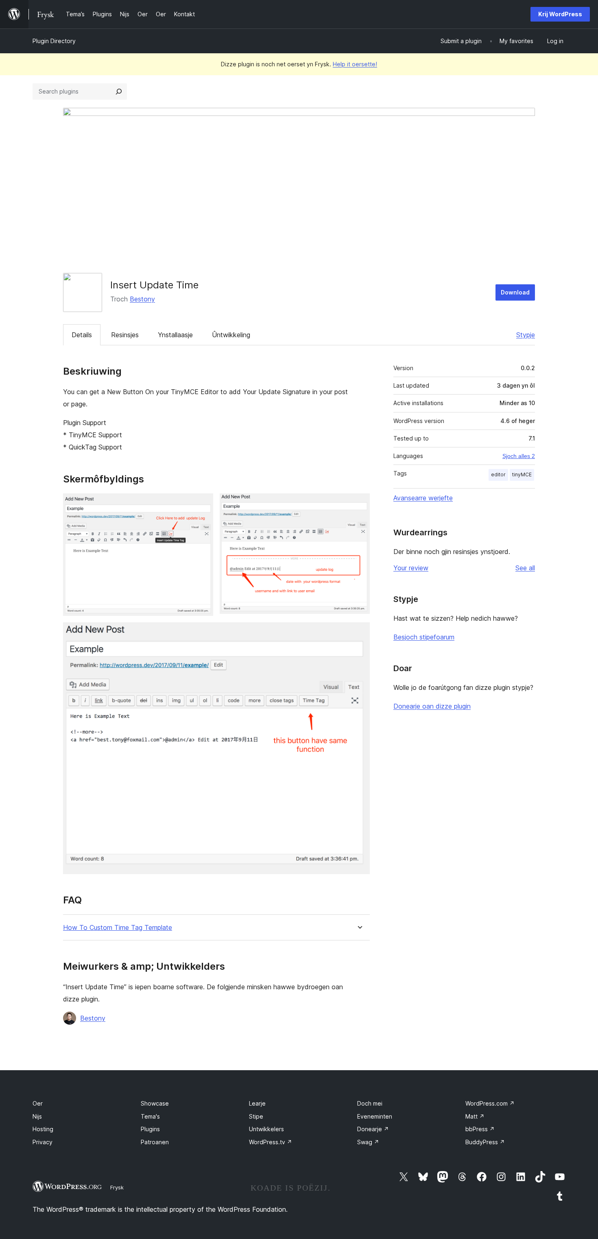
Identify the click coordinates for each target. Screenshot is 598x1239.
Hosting (43, 1129)
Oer (38, 1103)
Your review (410, 568)
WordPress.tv (270, 1142)
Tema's (150, 1116)
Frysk (117, 1187)
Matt (475, 1116)
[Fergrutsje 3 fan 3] (359, 633)
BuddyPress (485, 1142)
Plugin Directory (54, 40)
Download (515, 292)
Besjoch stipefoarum (423, 637)
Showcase (155, 1103)
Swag (368, 1142)
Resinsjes (125, 335)
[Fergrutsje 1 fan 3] (202, 504)
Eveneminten (374, 1116)
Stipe (256, 1116)
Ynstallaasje (175, 335)
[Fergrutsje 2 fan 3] (359, 504)
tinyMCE (522, 474)
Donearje (373, 1129)
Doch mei (369, 1103)
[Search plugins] (119, 91)
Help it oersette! (355, 64)
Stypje (525, 335)
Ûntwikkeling (231, 335)
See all (525, 568)
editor (498, 474)
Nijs (37, 1116)
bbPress (480, 1129)
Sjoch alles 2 (518, 456)
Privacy (42, 1142)
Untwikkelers (266, 1129)
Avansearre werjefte (423, 498)
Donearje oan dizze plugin (432, 706)
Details (82, 335)
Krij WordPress (560, 14)
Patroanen (155, 1142)
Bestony (142, 299)
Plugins (150, 1129)
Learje (257, 1103)
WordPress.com (490, 1103)
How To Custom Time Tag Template (117, 927)
